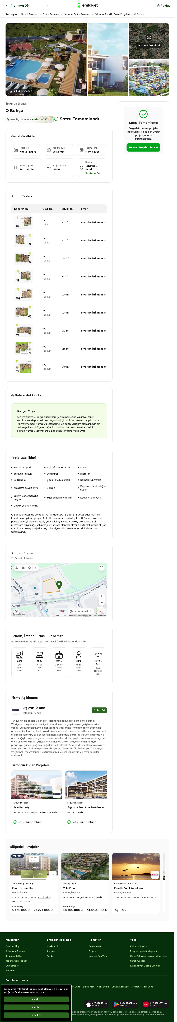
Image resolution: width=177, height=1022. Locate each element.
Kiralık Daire (74, 986)
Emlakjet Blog (13, 946)
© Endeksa (57, 615)
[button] (87, 59)
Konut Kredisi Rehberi (16, 961)
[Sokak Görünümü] (16, 568)
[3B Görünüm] (29, 568)
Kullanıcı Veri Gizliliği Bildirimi (145, 965)
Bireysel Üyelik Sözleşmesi (143, 951)
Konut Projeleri (29, 14)
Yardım (50, 956)
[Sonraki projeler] (161, 884)
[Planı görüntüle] (23, 222)
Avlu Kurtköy (21, 807)
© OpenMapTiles (81, 615)
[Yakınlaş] (102, 596)
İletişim (51, 951)
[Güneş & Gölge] (36, 568)
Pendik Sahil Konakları (128, 888)
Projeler (93, 951)
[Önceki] (39, 5)
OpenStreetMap (99, 615)
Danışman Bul (96, 946)
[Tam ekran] (102, 568)
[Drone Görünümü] (23, 568)
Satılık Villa (103, 986)
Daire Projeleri (51, 14)
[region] (59, 590)
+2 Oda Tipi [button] (44, 897)
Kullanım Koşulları (139, 946)
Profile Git (99, 710)
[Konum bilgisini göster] (16, 611)
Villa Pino (69, 888)
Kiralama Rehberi (14, 956)
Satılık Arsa (89, 986)
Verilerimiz (11, 970)
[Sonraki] (47, 5)
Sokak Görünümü (22, 91)
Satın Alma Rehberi (15, 951)
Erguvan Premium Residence (85, 807)
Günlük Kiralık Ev (120, 986)
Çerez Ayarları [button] (137, 961)
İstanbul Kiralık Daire (142, 986)
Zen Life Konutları (23, 888)
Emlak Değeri (12, 965)
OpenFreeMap (69, 615)
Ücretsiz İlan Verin (98, 956)
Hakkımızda (53, 946)
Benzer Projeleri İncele (143, 147)
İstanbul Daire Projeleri (76, 14)
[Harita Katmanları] (100, 611)
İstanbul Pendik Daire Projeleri (112, 14)
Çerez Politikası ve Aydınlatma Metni (148, 956)
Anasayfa (11, 14)
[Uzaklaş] (102, 602)
